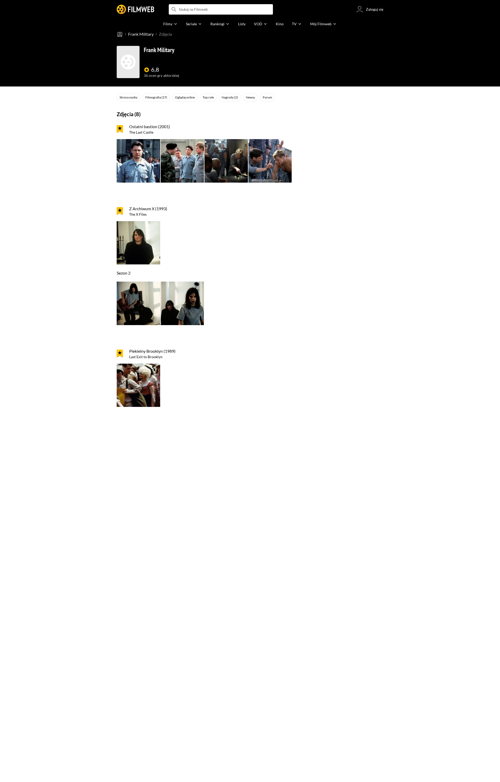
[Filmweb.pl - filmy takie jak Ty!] (135, 9)
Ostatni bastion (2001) (149, 126)
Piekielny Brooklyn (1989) (152, 351)
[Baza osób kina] (120, 34)
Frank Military (141, 34)
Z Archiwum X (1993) (148, 208)
